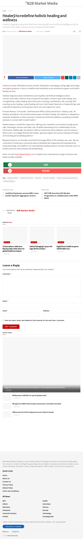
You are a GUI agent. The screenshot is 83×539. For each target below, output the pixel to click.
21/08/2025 (16, 415)
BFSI (4, 501)
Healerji (6, 85)
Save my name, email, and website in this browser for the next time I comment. (35, 320)
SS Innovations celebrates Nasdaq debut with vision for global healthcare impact (14, 248)
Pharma (45, 507)
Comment (7, 274)
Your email (10, 428)
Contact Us (7, 482)
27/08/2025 (8, 390)
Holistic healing (49, 178)
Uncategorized (48, 516)
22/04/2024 (33, 251)
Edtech (5, 504)
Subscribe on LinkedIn (13, 526)
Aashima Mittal (13, 178)
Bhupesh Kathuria (27, 178)
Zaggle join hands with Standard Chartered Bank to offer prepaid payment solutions (34, 387)
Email (5, 311)
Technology (47, 513)
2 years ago (39, 31)
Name (6, 301)
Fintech (5, 516)
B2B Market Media (25, 31)
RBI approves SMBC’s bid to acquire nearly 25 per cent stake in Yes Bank (36, 404)
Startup (45, 510)
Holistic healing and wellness (67, 178)
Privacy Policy (8, 485)
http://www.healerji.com (24, 154)
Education (6, 507)
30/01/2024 (60, 251)
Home (4, 11)
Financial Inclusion (9, 513)
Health (11, 11)
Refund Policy (8, 488)
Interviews (46, 504)
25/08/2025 (16, 406)
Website (46, 311)
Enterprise (6, 510)
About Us (6, 478)
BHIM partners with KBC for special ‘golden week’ (29, 395)
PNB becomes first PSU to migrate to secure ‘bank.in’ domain (33, 412)
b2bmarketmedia (12, 536)
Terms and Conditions (11, 491)
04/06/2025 (6, 254)
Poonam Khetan (9, 181)
